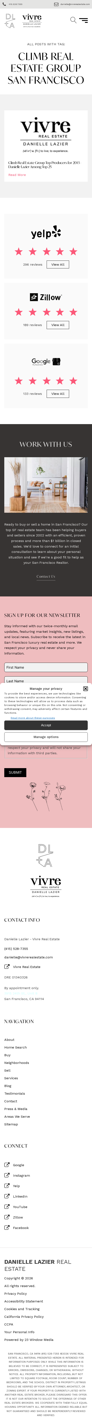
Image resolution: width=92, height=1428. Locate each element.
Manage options (46, 737)
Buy (7, 1055)
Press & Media (15, 1109)
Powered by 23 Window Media (28, 1340)
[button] (85, 688)
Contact (10, 1101)
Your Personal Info (19, 1332)
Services (11, 1078)
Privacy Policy (15, 1293)
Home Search (15, 1047)
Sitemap (11, 1124)
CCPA (8, 1324)
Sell (7, 1070)
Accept (46, 725)
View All (57, 264)
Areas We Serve (17, 1116)
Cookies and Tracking (22, 1309)
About (9, 1039)
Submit (15, 772)
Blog (7, 1086)
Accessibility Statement (23, 1301)
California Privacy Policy (24, 1316)
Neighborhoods (16, 1063)
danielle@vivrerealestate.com (28, 957)
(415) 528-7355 (16, 949)
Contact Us (46, 576)
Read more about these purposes (33, 717)
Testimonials (14, 1093)
